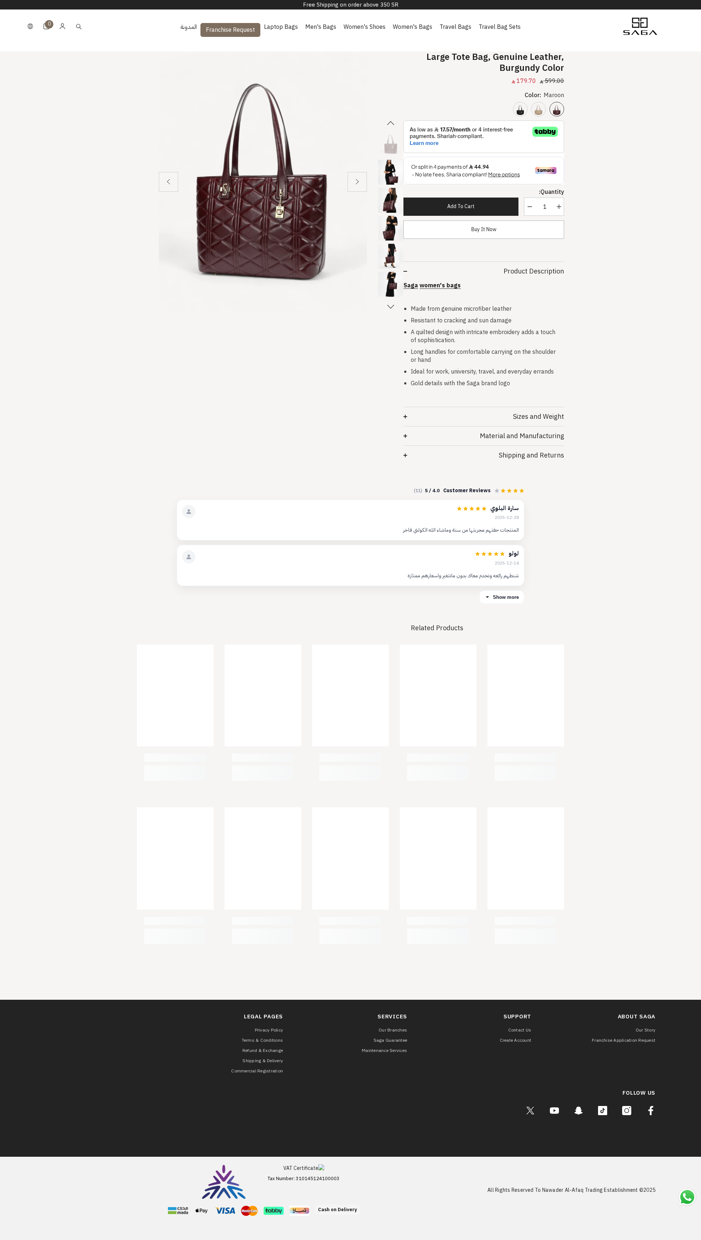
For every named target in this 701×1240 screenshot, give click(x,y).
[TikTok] (602, 1110)
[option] (262, 181)
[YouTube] (554, 1110)
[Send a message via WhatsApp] (687, 1197)
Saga (410, 285)
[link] (526, 758)
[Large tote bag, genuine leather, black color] (520, 109)
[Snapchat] (578, 1110)
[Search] (79, 26)
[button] (168, 182)
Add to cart (461, 206)
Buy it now (484, 229)
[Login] (62, 26)
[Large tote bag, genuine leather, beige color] (538, 109)
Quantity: (551, 192)
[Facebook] (650, 1110)
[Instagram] (626, 1110)
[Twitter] (530, 1110)
